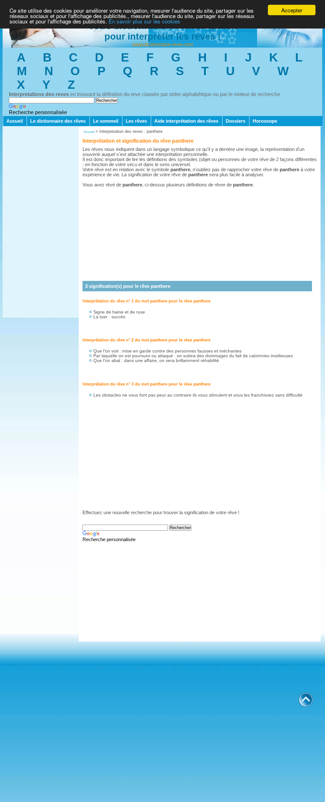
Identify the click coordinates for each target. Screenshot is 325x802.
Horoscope (265, 121)
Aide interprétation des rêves (186, 121)
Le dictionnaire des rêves (58, 121)
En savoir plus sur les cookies (144, 21)
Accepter (291, 10)
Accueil (14, 121)
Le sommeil (105, 121)
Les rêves (136, 121)
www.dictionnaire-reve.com (162, 44)
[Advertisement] (41, 222)
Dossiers (235, 121)
